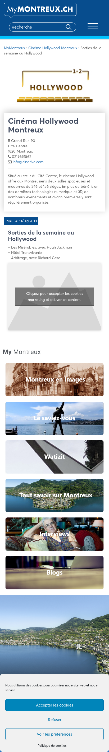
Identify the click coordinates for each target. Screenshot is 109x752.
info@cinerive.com (28, 161)
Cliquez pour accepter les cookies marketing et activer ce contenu (54, 296)
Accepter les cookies (54, 705)
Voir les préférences (54, 734)
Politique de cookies (52, 746)
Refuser (54, 719)
